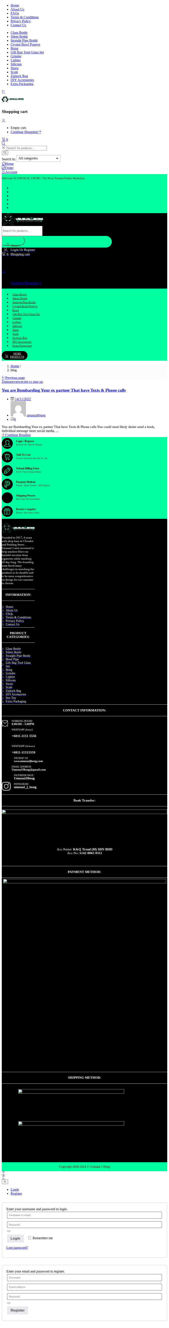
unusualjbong (36, 415)
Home (15, 5)
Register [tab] (16, 1193)
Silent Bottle (19, 36)
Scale (14, 72)
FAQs (15, 13)
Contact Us (18, 25)
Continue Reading (18, 435)
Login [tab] (15, 1189)
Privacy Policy (21, 21)
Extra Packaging (22, 84)
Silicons (16, 64)
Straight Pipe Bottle (24, 40)
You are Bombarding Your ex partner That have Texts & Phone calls (64, 390)
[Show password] (9, 1231)
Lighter (16, 60)
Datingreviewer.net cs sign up (22, 382)
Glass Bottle (19, 32)
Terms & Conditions (25, 17)
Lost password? (17, 1247)
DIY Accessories (22, 80)
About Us (17, 9)
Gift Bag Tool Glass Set (27, 52)
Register (18, 1310)
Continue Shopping (24, 132)
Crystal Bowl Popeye (25, 44)
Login (15, 1238)
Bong (14, 48)
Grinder (16, 56)
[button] (5, 139)
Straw (15, 68)
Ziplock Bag (19, 76)
